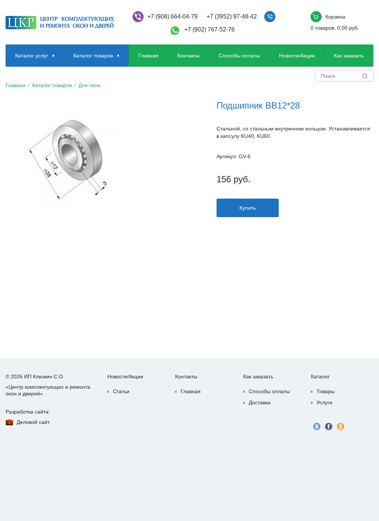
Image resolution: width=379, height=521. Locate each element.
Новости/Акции (297, 56)
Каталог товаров (93, 56)
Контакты (188, 56)
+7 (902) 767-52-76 (209, 29)
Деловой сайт (33, 422)
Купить (247, 208)
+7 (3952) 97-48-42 (232, 16)
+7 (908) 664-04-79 (172, 16)
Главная (148, 56)
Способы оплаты (239, 56)
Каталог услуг (31, 56)
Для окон (89, 85)
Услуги (324, 402)
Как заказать (349, 56)
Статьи (121, 391)
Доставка (260, 402)
